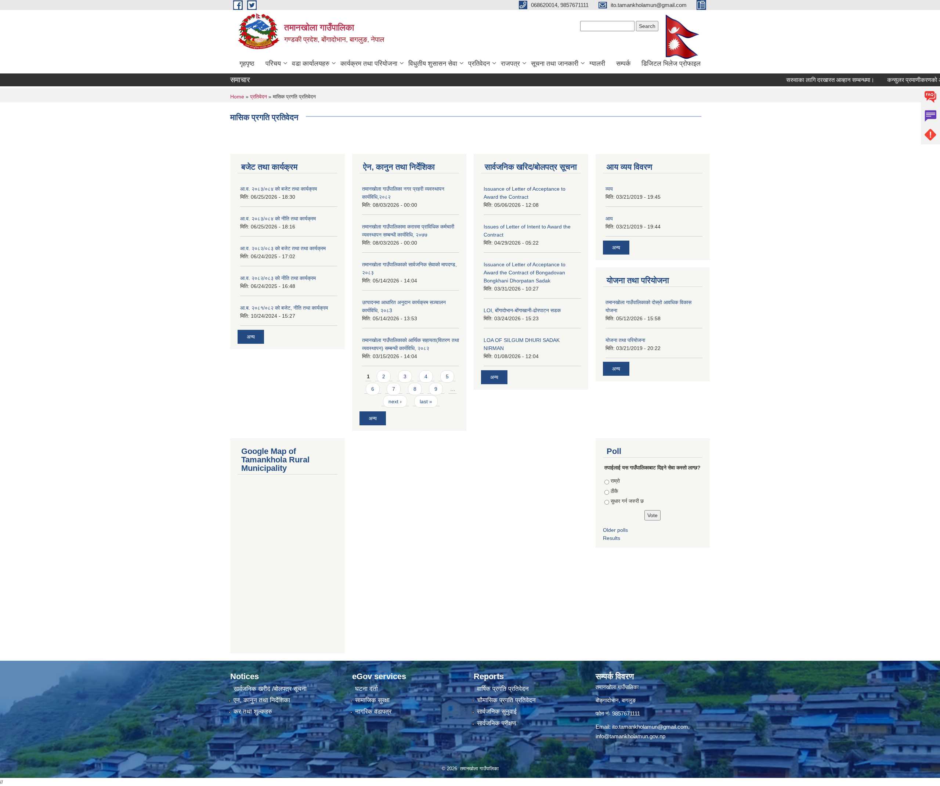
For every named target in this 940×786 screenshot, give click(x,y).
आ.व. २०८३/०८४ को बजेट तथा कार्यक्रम (278, 189)
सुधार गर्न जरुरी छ (627, 501)
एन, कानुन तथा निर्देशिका (262, 700)
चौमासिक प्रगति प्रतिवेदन (506, 700)
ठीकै (614, 491)
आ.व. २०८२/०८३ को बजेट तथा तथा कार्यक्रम (283, 248)
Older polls (615, 530)
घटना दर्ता (366, 688)
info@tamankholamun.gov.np (630, 736)
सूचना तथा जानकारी (554, 63)
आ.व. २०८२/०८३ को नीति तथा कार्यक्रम (278, 278)
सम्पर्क (623, 63)
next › (395, 401)
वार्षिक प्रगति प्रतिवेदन (503, 688)
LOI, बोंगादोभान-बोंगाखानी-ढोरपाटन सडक (522, 310)
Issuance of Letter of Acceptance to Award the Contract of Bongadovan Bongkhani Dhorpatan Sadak (524, 273)
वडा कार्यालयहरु (310, 63)
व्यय (609, 189)
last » (426, 401)
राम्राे (615, 481)
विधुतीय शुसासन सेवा (432, 63)
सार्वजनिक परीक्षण (496, 723)
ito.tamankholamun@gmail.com (650, 727)
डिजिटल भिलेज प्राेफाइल (671, 63)
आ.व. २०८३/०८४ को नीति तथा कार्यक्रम (278, 218)
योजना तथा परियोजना (625, 340)
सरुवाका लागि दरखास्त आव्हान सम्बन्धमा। (808, 80)
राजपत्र (510, 63)
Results (611, 538)
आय (609, 218)
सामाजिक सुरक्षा (372, 700)
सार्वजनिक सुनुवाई (497, 711)
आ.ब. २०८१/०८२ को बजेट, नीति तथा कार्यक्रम (284, 308)
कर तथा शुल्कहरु (253, 711)
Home (237, 97)
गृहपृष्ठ (246, 63)
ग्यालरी (597, 63)
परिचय (273, 63)
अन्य (251, 337)
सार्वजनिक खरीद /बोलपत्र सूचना (270, 688)
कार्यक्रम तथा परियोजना (368, 63)
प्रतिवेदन (479, 63)
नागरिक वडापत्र (373, 711)
